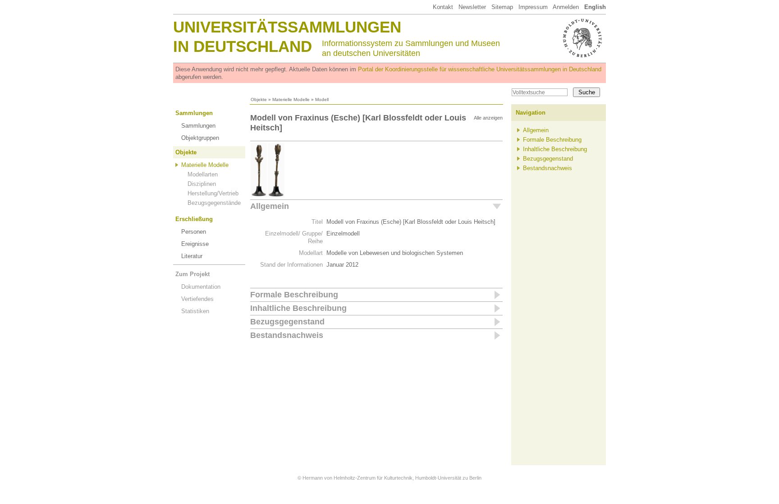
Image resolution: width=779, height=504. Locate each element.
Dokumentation (200, 286)
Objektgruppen (200, 137)
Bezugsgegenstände (214, 202)
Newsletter (472, 7)
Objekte (259, 99)
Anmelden (566, 7)
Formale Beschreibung (294, 294)
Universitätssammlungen (287, 27)
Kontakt (443, 7)
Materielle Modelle (291, 99)
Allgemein (269, 206)
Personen (193, 231)
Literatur (191, 256)
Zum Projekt (192, 274)
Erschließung (194, 219)
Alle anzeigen (488, 117)
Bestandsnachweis (286, 335)
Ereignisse (195, 243)
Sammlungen (194, 113)
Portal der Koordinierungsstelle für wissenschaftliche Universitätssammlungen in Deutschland (479, 69)
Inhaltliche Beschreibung (298, 308)
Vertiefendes (197, 299)
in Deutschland (242, 46)
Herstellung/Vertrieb (213, 193)
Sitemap (502, 7)
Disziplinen (202, 183)
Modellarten (203, 174)
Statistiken (195, 311)
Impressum (533, 7)
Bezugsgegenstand (287, 321)
